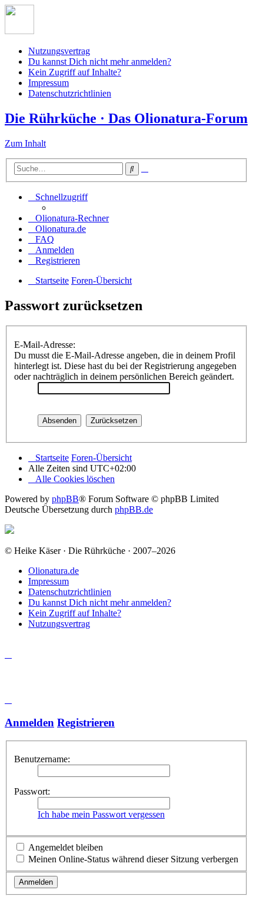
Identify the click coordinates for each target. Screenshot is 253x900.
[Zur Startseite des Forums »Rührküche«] (19, 31)
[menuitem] (68, 218)
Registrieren (86, 722)
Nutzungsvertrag (59, 51)
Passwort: (32, 791)
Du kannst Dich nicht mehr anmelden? (99, 62)
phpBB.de (134, 509)
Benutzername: (42, 759)
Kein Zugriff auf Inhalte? (74, 72)
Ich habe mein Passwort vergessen (101, 814)
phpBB (65, 499)
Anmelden (29, 722)
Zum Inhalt (25, 143)
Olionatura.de (53, 571)
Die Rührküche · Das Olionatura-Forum (126, 118)
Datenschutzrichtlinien (69, 93)
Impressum (48, 83)
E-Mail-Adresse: (44, 345)
